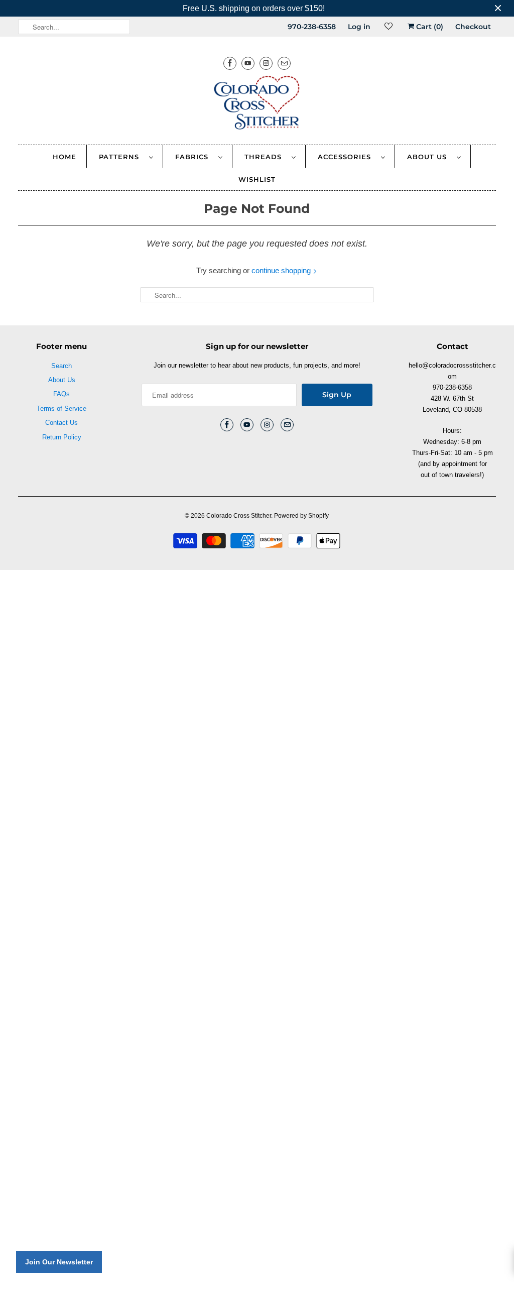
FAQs (61, 394)
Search (61, 366)
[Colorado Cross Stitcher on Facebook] (229, 63)
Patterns (121, 157)
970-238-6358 (312, 26)
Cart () (428, 26)
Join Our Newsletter (59, 1262)
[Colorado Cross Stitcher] (257, 104)
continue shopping (282, 270)
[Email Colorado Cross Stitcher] (284, 63)
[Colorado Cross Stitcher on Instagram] (266, 63)
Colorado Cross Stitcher (238, 515)
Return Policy (61, 437)
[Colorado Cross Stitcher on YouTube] (247, 63)
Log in (359, 26)
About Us (429, 157)
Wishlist (257, 179)
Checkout (473, 26)
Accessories (347, 157)
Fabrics (194, 157)
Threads (265, 157)
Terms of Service (61, 408)
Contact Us (61, 422)
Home (64, 157)
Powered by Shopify (301, 515)
